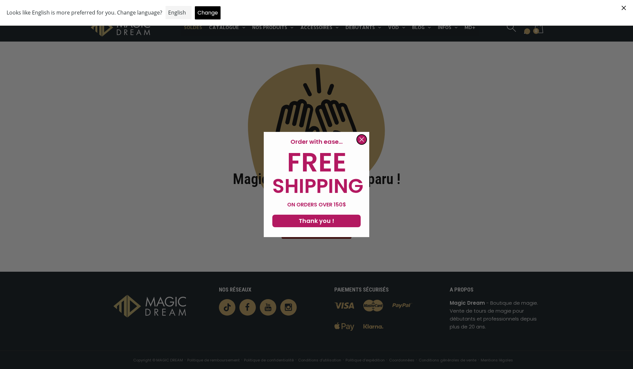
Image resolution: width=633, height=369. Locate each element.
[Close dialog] (362, 139)
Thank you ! (316, 221)
